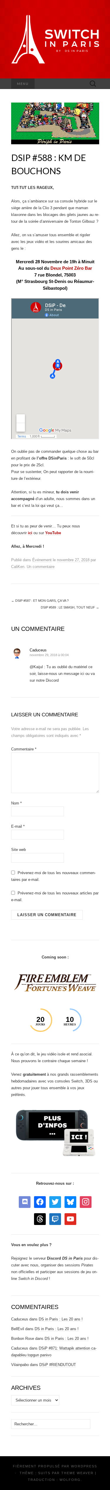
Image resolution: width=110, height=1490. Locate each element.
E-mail (18, 826)
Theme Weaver (77, 1473)
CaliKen (17, 566)
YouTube (53, 533)
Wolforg (70, 1479)
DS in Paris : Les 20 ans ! (61, 1319)
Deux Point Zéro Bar (71, 268)
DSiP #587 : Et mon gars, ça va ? (40, 600)
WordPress (84, 1466)
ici (30, 533)
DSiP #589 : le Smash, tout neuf (70, 607)
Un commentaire (41, 566)
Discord (65, 1258)
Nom (16, 803)
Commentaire (23, 749)
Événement (42, 560)
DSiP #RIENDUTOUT (57, 1364)
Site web (18, 849)
